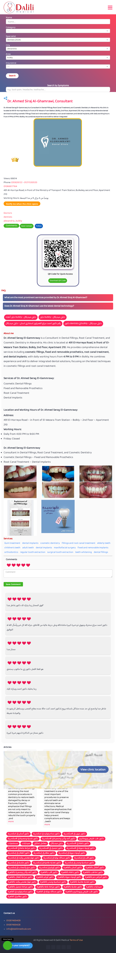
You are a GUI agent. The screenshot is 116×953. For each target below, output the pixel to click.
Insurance (11, 63)
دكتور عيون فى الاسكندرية (74, 834)
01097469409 (13, 921)
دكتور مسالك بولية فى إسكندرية (56, 858)
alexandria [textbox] (12, 49)
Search (12, 76)
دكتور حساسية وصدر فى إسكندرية (79, 863)
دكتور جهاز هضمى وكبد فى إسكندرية (23, 858)
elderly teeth (103, 543)
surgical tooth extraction (60, 552)
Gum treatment (12, 543)
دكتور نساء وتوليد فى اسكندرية (46, 834)
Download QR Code (58, 280)
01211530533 (30, 182)
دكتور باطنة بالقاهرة (70, 872)
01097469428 (13, 925)
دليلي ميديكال (56, 843)
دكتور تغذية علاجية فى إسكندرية (47, 863)
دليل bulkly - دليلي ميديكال (52, 317)
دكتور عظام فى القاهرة (17, 897)
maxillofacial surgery (65, 548)
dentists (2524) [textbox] (14, 40)
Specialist (11, 36)
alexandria (9, 221)
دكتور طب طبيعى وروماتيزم (91, 839)
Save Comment (13, 584)
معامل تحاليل (40, 843)
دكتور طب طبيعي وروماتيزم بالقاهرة (82, 892)
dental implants (30, 543)
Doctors (8, 213)
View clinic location (93, 769)
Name (9, 18)
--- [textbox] (8, 31)
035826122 (17, 182)
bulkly (19, 221)
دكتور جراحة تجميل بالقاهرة (20, 887)
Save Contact (26, 226)
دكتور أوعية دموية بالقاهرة (69, 877)
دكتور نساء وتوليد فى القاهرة (20, 892)
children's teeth (12, 548)
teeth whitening (83, 552)
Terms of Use (76, 940)
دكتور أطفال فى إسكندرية (19, 853)
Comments (11, 226)
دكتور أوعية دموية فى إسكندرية (71, 853)
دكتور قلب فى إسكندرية (84, 858)
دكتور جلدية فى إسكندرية (18, 863)
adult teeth (28, 548)
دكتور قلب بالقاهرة (49, 872)
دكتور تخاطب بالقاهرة (93, 872)
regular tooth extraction (32, 552)
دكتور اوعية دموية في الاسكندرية (81, 848)
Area (8, 54)
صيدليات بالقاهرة (94, 887)
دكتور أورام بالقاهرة (45, 877)
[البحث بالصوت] (7, 945)
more (11, 822)
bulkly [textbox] (10, 58)
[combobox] (58, 31)
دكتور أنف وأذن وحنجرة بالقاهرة (22, 872)
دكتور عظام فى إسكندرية (44, 853)
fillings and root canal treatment (78, 543)
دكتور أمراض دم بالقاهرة (96, 877)
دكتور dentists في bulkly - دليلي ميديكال (83, 323)
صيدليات (26, 843)
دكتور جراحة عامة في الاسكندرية (21, 848)
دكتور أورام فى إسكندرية (49, 868)
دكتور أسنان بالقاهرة (73, 868)
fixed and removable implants (93, 548)
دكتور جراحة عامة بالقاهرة (48, 887)
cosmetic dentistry (50, 543)
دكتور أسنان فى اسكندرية (18, 834)
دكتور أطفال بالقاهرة (95, 868)
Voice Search (7, 939)
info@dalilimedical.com (18, 929)
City (8, 45)
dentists (8, 217)
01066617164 (10, 186)
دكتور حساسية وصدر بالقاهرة (53, 882)
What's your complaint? (18, 945)
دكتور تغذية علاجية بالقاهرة (82, 882)
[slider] (18, 565)
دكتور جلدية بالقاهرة (73, 887)
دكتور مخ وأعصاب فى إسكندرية (21, 868)
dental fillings (101, 552)
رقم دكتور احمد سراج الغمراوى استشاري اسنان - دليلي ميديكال (33, 323)
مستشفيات (13, 843)
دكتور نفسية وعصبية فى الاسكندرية (23, 839)
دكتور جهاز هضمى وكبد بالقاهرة (22, 882)
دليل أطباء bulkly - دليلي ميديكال (21, 317)
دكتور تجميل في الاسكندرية (51, 848)
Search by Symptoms (58, 86)
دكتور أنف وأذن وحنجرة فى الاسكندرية (58, 839)
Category (10, 27)
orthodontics (11, 552)
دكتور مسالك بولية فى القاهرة (49, 892)
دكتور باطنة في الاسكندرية (78, 843)
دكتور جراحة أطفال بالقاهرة (20, 877)
